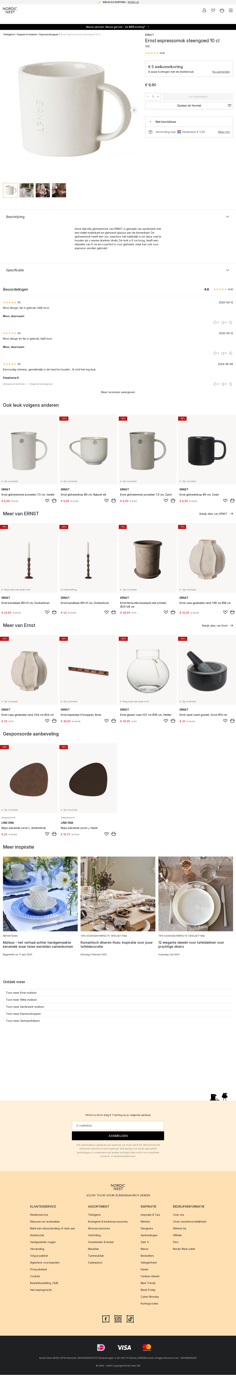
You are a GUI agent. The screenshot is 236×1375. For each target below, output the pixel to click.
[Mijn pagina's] (204, 10)
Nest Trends (148, 1283)
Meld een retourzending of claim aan (52, 1228)
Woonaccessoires (99, 1228)
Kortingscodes (149, 1303)
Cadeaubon (95, 1262)
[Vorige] (6, 110)
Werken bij (179, 1228)
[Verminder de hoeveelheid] (147, 96)
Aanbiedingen (149, 1235)
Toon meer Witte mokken (21, 999)
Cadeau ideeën (150, 1276)
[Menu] (230, 10)
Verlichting (94, 1235)
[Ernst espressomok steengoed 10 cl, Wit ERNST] (70, 109)
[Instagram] (118, 1318)
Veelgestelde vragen (43, 1242)
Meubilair (93, 1249)
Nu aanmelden (221, 71)
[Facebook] (106, 1318)
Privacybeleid (38, 1269)
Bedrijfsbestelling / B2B (44, 1283)
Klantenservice (39, 1214)
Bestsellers (147, 1255)
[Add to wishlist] (47, 500)
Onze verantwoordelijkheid (189, 1221)
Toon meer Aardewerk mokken (25, 1006)
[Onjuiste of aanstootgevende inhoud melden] (230, 322)
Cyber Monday (150, 1296)
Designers (147, 1228)
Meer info (224, 131)
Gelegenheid (149, 1262)
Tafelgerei (9, 34)
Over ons (178, 1214)
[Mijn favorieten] (213, 10)
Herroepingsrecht (41, 1290)
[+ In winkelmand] (54, 500)
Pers (175, 1242)
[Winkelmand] (222, 10)
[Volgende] (134, 110)
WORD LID (133, 2)
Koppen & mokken (27, 34)
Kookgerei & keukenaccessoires (108, 1221)
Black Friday (148, 1290)
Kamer (144, 1269)
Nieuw (144, 1249)
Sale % (145, 1242)
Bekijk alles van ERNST (213, 513)
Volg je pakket (39, 1255)
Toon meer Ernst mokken (21, 992)
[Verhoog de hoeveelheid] (158, 96)
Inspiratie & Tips (150, 1214)
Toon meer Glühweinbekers (23, 1020)
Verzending (37, 1249)
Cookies (35, 1276)
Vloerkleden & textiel (101, 1242)
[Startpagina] (10, 10)
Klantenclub (37, 1235)
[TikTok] (130, 1318)
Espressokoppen (48, 34)
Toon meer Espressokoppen (23, 1013)
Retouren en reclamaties (45, 1221)
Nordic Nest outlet (184, 1249)
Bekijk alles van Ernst (215, 625)
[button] (155, 53)
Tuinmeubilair (96, 1255)
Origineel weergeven (41, 384)
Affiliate (177, 1235)
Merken (145, 1221)
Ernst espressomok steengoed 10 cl (80, 34)
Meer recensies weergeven (118, 392)
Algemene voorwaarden (45, 1262)
